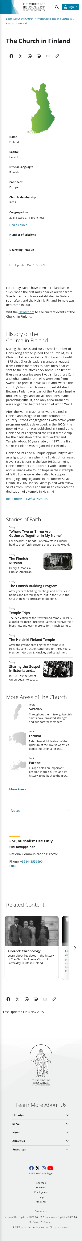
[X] (20, 56)
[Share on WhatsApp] (27, 999)
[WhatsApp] (30, 56)
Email (13, 865)
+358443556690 (31, 861)
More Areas (17, 789)
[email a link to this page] (45, 999)
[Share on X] (17, 999)
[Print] (39, 56)
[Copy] (57, 56)
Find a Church (18, 225)
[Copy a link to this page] (54, 999)
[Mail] (48, 56)
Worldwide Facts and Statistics (54, 18)
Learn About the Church (19, 18)
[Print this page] (36, 999)
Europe (10, 23)
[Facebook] (11, 56)
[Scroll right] (75, 948)
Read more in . (27, 498)
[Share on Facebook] (8, 999)
